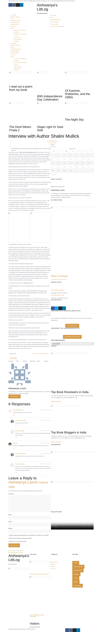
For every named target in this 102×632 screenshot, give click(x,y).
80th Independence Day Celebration (37, 615)
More (12, 28)
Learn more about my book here (59, 279)
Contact (13, 26)
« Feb (52, 174)
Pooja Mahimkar (17, 410)
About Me (13, 15)
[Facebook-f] (67, 630)
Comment (11, 494)
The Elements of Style (57, 295)
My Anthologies (15, 22)
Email (10, 521)
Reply (14, 414)
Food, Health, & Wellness (20, 34)
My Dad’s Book (15, 24)
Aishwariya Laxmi (19, 420)
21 (52, 166)
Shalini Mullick (45, 353)
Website (10, 528)
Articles (16, 41)
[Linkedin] (21, 5)
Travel (15, 36)
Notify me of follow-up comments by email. (21, 538)
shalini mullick (18, 430)
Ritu (14, 443)
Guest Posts (17, 37)
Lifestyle (16, 32)
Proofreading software (57, 290)
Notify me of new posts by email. (18, 541)
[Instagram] (18, 5)
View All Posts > (14, 396)
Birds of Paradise (15, 17)
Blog (12, 18)
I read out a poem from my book (39, 574)
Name (10, 514)
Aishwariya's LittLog (47, 7)
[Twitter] (56, 308)
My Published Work (16, 20)
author (35, 353)
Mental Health (17, 39)
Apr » (56, 174)
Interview (39, 353)
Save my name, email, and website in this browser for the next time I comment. (29, 535)
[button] (12, 361)
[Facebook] (10, 5)
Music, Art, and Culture (20, 30)
